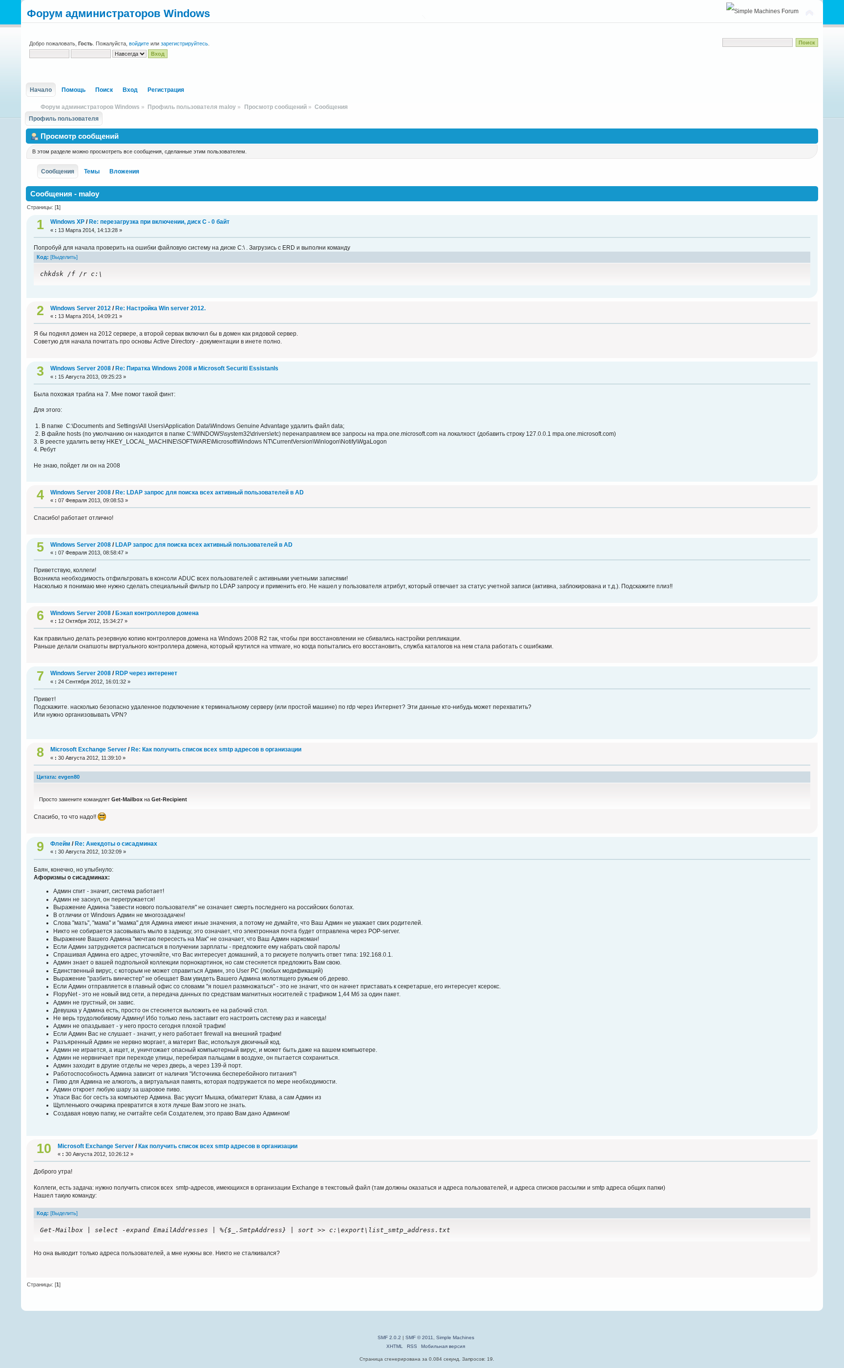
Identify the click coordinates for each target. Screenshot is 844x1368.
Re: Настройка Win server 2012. (160, 308)
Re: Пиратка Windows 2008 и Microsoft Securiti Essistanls (196, 368)
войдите (139, 43)
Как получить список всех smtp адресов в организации (217, 1146)
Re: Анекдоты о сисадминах (116, 843)
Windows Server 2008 (81, 368)
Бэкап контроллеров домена (157, 613)
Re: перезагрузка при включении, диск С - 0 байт (159, 221)
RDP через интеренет (146, 673)
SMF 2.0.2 (389, 1337)
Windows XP (67, 221)
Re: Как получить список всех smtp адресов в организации (216, 749)
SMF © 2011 (419, 1337)
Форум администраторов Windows (118, 13)
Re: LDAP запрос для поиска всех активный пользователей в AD (209, 492)
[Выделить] (64, 257)
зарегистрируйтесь (184, 43)
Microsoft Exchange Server (88, 749)
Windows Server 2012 (80, 308)
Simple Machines (455, 1337)
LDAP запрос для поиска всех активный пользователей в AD (204, 544)
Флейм (60, 843)
